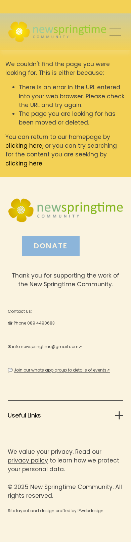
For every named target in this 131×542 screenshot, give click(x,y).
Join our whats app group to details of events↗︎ (62, 370)
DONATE (51, 246)
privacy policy (28, 460)
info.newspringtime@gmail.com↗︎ (47, 346)
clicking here (23, 146)
